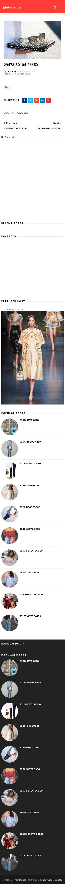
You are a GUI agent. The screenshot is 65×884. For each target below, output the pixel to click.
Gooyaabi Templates (52, 880)
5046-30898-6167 (30, 441)
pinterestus (12, 7)
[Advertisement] (32, 270)
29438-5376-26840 (31, 550)
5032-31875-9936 (30, 529)
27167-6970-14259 (30, 616)
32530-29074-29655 (31, 594)
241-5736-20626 (29, 572)
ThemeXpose (20, 880)
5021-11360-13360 (30, 507)
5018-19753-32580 (30, 463)
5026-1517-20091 (29, 485)
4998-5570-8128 (29, 420)
